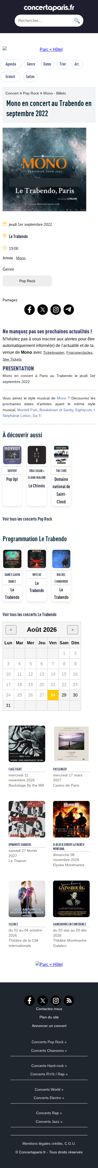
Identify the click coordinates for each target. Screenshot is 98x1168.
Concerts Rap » (49, 1113)
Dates (47, 64)
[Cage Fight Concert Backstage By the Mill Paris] (27, 743)
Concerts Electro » (49, 1098)
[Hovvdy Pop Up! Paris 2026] (12, 455)
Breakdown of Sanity (56, 410)
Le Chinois (36, 485)
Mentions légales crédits (42, 1143)
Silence (13, 924)
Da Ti (37, 416)
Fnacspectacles (79, 352)
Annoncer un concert (49, 1026)
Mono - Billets (54, 93)
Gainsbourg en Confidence (69, 924)
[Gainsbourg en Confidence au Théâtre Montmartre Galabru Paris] (71, 899)
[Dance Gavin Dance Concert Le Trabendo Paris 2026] (12, 559)
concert (12, 93)
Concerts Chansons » (49, 1050)
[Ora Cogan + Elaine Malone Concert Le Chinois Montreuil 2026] (37, 455)
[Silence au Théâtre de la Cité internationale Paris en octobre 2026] (27, 899)
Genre (31, 64)
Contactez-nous (49, 1009)
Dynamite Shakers (20, 844)
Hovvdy (12, 471)
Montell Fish (27, 410)
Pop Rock (31, 93)
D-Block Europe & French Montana (68, 846)
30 (75, 695)
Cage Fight (15, 769)
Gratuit (10, 76)
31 (8, 705)
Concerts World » (49, 1089)
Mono (21, 258)
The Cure (61, 471)
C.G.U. (70, 1143)
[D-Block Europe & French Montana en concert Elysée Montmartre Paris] (71, 819)
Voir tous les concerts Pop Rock (27, 518)
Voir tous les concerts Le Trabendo (29, 614)
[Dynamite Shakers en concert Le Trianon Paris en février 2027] (27, 819)
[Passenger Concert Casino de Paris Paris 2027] (71, 743)
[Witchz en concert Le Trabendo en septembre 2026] (37, 559)
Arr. (77, 64)
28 (53, 695)
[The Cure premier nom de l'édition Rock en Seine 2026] (61, 455)
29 (64, 695)
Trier (63, 64)
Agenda (10, 64)
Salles (30, 76)
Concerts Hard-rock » (49, 1066)
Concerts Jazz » (49, 1121)
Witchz (36, 575)
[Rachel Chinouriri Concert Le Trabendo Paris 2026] (61, 559)
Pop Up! (12, 479)
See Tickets (12, 359)
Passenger (60, 769)
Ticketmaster (53, 352)
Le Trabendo (18, 236)
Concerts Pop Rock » (49, 1042)
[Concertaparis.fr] (49, 9)
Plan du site (49, 1017)
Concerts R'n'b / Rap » (49, 1074)
